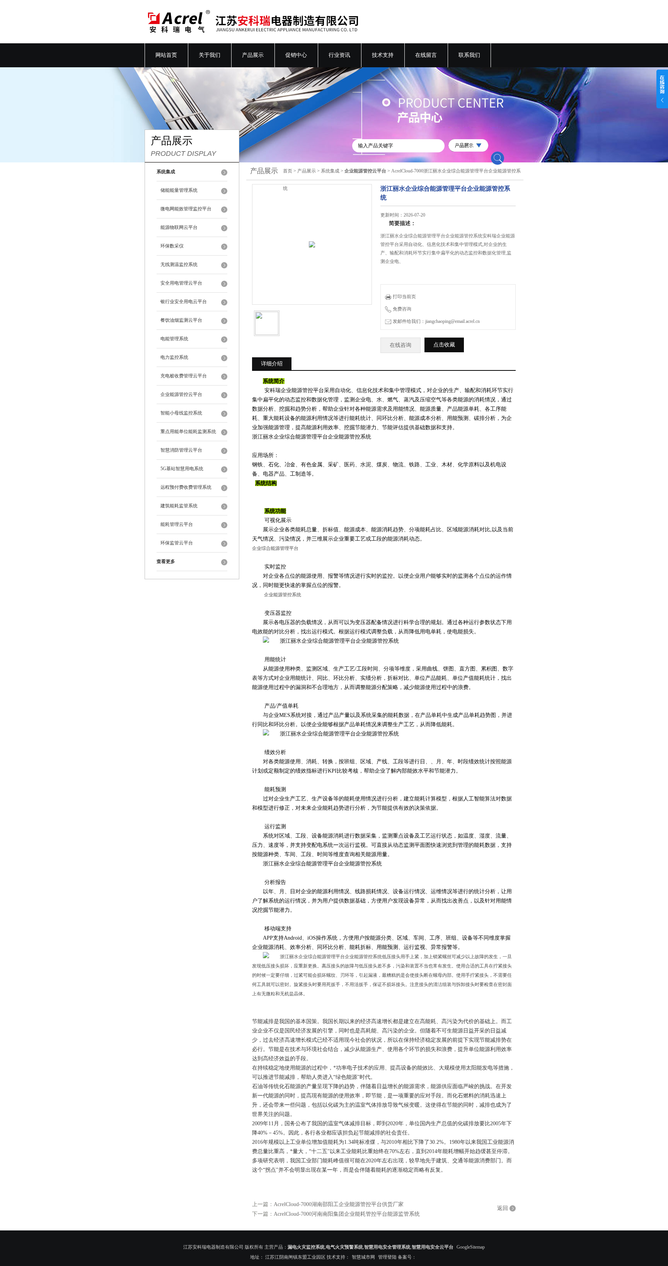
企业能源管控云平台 (181, 394)
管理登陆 (387, 1257)
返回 (502, 1208)
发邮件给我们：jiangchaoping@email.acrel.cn (436, 321)
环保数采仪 (172, 246)
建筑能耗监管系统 (179, 505)
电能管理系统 (174, 338)
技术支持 (383, 55)
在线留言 (426, 55)
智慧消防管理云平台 (181, 450)
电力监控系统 (174, 357)
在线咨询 (400, 345)
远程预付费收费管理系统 (185, 487)
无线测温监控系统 (179, 264)
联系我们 (469, 55)
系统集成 (330, 171)
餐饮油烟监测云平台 (181, 320)
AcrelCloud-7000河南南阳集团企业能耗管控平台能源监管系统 (347, 1214)
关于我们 (209, 55)
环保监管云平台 (176, 543)
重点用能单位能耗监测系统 (188, 431)
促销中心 (296, 55)
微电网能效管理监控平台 (185, 209)
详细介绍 (272, 364)
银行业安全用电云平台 (183, 301)
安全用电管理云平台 (181, 283)
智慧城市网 (363, 1257)
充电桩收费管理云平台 (183, 376)
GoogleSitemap (471, 1247)
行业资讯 (339, 55)
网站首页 (166, 55)
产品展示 (253, 55)
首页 (287, 171)
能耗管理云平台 (176, 524)
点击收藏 (444, 345)
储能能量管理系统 (179, 190)
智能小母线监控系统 (181, 413)
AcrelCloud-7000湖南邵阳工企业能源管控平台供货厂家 (339, 1204)
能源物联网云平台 (179, 227)
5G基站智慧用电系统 (181, 468)
